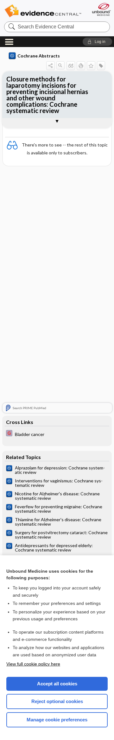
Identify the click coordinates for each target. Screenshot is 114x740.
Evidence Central (42, 11)
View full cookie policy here (33, 663)
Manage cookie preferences (57, 719)
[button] (97, 42)
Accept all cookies (57, 683)
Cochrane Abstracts (38, 55)
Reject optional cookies (57, 701)
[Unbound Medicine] (101, 9)
